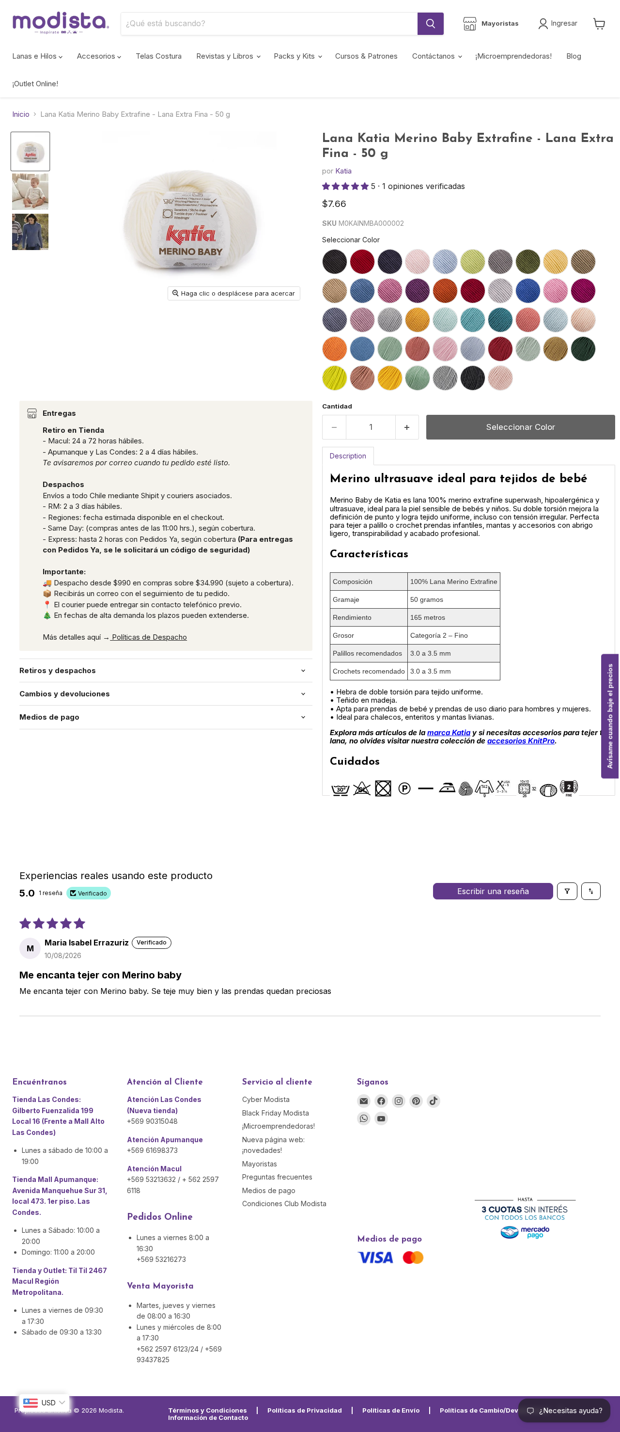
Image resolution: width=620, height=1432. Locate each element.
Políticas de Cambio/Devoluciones (495, 1410)
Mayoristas (259, 1164)
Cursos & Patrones (366, 56)
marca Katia (448, 732)
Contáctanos (434, 56)
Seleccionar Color (351, 240)
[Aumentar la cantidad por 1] (407, 427)
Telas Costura (159, 56)
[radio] (334, 261)
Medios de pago (268, 1190)
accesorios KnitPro (521, 740)
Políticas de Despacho (148, 637)
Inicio (21, 114)
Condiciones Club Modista (284, 1203)
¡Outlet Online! (35, 83)
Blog (573, 56)
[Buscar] (431, 24)
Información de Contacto (208, 1417)
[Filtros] (567, 891)
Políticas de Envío (390, 1410)
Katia (343, 170)
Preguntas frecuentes (277, 1177)
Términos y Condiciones (207, 1410)
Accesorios (97, 56)
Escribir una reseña (493, 891)
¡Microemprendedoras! (513, 56)
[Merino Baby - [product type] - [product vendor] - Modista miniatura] (30, 232)
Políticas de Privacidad (304, 1410)
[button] (346, 186)
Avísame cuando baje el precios (610, 716)
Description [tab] (348, 456)
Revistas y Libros (225, 56)
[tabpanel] (468, 630)
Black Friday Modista (275, 1113)
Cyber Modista (266, 1099)
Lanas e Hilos (35, 56)
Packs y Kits (295, 56)
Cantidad (337, 406)
